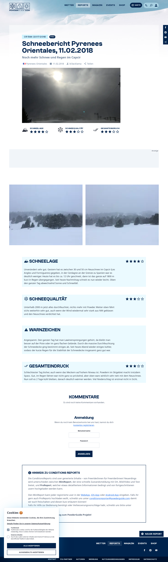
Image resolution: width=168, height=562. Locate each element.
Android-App (112, 494)
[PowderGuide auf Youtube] (165, 37)
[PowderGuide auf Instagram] (165, 32)
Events (110, 5)
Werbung (93, 559)
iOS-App (95, 494)
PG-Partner (66, 559)
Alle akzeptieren (31, 545)
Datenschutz (150, 559)
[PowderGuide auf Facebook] (165, 27)
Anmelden (84, 453)
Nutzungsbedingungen (113, 559)
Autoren (80, 559)
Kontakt (52, 559)
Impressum (134, 559)
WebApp (85, 494)
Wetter (69, 5)
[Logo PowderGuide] (19, 7)
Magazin (97, 5)
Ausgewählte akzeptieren (31, 552)
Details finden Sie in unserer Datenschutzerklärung (28, 523)
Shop (122, 5)
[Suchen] (151, 5)
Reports (83, 5)
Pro (52, 37)
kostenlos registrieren (83, 425)
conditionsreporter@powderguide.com (109, 498)
